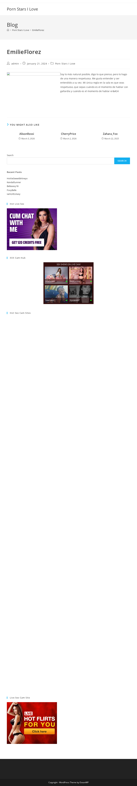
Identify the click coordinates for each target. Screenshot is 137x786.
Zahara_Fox (110, 134)
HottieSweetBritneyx (17, 178)
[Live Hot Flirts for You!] (32, 722)
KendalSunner (14, 182)
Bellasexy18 (12, 186)
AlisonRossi (26, 134)
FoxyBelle (11, 190)
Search (10, 155)
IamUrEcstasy (13, 193)
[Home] (8, 30)
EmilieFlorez (38, 30)
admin (15, 63)
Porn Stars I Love (22, 9)
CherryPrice (68, 134)
